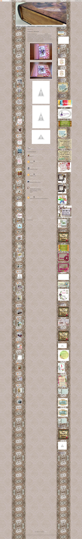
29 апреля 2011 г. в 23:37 (39, 174)
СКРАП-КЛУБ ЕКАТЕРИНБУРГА (20, 78)
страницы (19, 57)
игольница (21, 44)
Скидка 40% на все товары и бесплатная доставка (20, 184)
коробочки (19, 49)
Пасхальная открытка (62, 513)
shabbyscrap (20, 188)
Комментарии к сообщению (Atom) (39, 219)
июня (61, 485)
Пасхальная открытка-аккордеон (62, 515)
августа (61, 483)
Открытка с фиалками (62, 493)
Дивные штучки (19, 148)
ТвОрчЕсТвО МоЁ (20, 387)
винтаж (18, 37)
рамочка (21, 55)
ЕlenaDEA (19, 364)
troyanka (31, 154)
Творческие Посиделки (20, 344)
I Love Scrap (20, 182)
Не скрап (24, 26)
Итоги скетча (22, 247)
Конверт (61, 502)
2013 (60, 473)
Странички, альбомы (41, 26)
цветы (18, 62)
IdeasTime (19, 263)
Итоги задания (22, 121)
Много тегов (62, 507)
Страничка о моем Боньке (62, 499)
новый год (19, 50)
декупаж (19, 39)
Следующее (29, 218)
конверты (18, 48)
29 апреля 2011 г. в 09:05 (39, 161)
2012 (60, 474)
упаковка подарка (20, 61)
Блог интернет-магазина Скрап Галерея (20, 233)
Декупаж (18, 26)
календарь (18, 47)
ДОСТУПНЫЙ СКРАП (20, 73)
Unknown (31, 161)
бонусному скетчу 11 (41, 33)
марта (61, 523)
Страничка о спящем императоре (62, 496)
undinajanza (20, 309)
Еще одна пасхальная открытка (62, 509)
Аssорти (19, 252)
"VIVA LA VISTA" (19, 88)
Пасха (21, 34)
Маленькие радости (20, 321)
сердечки (18, 56)
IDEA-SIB (19, 244)
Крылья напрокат (19, 273)
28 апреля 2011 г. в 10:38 (37, 154)
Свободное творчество (20, 158)
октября (61, 480)
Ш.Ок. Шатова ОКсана (34, 167)
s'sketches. (50, 33)
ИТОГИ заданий (22, 82)
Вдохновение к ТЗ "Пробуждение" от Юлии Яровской (20, 113)
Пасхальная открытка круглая (62, 504)
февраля (61, 524)
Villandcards (20, 354)
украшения (19, 60)
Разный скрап (49, 26)
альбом (18, 35)
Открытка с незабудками (62, 490)
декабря (61, 477)
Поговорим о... (22, 142)
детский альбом (20, 42)
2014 (60, 471)
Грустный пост (20, 74)
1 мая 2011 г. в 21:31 (39, 187)
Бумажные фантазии (19, 375)
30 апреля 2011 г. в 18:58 (39, 180)
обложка (18, 51)
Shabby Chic (19, 31)
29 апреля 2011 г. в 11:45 (43, 167)
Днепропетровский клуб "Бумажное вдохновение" (20, 138)
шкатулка (19, 63)
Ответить (31, 157)
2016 (60, 468)
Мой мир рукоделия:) (20, 399)
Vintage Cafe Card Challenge (20, 127)
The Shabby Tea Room (20, 212)
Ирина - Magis (32, 180)
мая (61, 486)
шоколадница (19, 64)
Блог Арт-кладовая (19, 110)
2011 (60, 476)
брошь (21, 36)
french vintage (19, 33)
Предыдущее (52, 218)
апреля (61, 488)
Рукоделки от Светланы (20, 332)
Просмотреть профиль (60, 50)
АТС (18, 34)
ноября (61, 479)
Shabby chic (20, 99)
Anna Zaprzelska (33, 187)
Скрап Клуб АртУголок (20, 201)
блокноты (22, 35)
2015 (60, 470)
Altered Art (19, 284)
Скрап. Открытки (31, 26)
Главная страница (41, 218)
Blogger (46, 531)
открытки (32, 148)
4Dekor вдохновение (20, 223)
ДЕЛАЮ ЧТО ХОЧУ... (20, 411)
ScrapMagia (20, 118)
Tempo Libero (20, 170)
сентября (61, 482)
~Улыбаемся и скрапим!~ (20, 294)
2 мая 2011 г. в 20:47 (38, 196)
